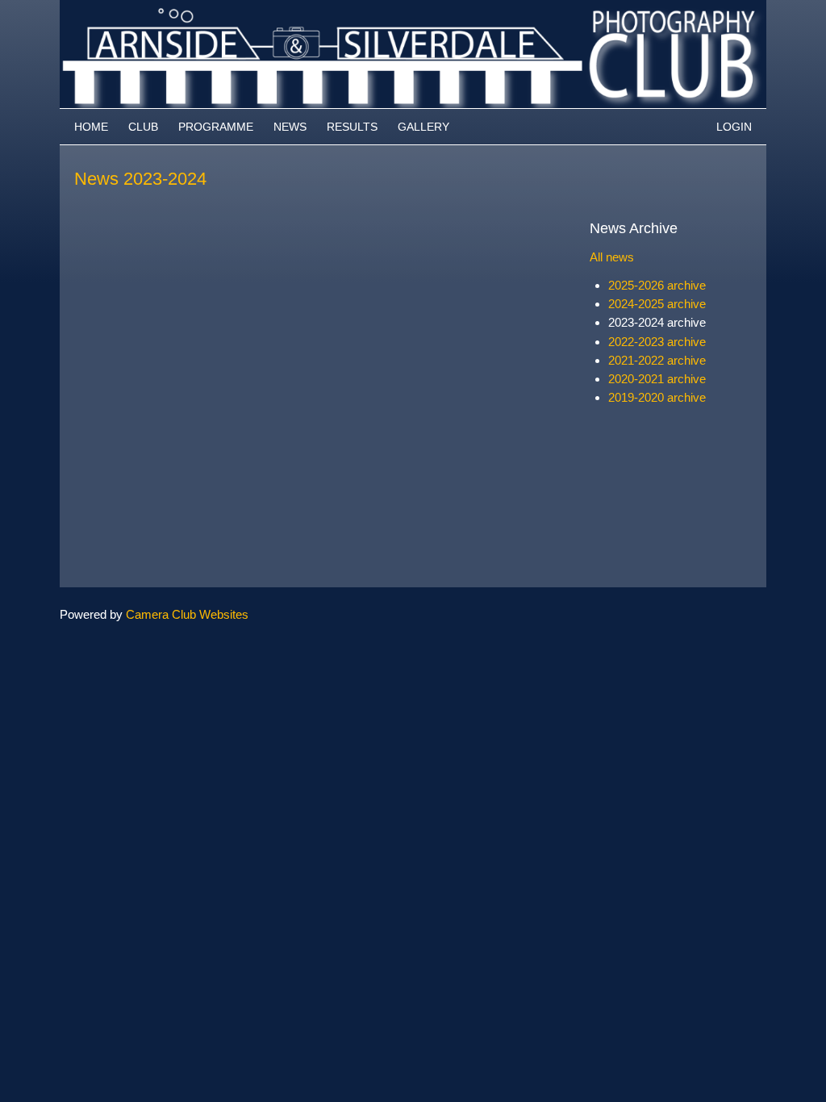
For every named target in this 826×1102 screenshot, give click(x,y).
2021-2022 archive (657, 360)
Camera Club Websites (187, 614)
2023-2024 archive (657, 322)
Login (734, 126)
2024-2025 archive (657, 304)
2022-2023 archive (657, 342)
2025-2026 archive (657, 285)
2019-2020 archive (657, 397)
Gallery (423, 126)
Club (143, 126)
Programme (215, 126)
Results (352, 126)
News (290, 126)
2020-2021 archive (657, 379)
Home (91, 126)
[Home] (413, 8)
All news (612, 257)
